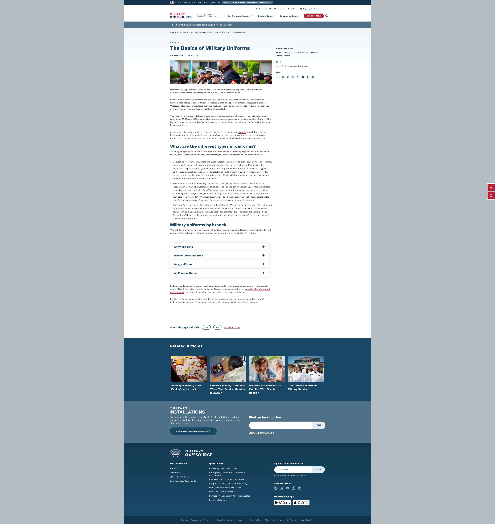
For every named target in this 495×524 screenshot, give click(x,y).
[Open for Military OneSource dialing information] (491, 187)
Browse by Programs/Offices (223, 468)
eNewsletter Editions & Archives (290, 475)
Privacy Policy (209, 520)
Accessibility (196, 520)
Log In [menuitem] (305, 9)
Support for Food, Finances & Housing (228, 483)
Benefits (174, 468)
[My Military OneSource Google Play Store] (283, 502)
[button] (247, 2)
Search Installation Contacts (192, 431)
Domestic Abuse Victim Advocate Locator (229, 496)
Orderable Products (179, 477)
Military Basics (182, 32)
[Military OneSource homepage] (183, 15)
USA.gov (259, 520)
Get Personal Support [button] (239, 16)
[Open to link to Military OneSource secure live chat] (491, 196)
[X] (281, 488)
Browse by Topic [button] (289, 16)
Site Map (184, 520)
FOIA (267, 520)
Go (319, 425)
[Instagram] (293, 488)
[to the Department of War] (172, 2)
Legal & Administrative (226, 520)
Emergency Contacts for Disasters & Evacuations (227, 473)
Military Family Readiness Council (226, 487)
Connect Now (314, 16)
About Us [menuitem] (291, 9)
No (217, 327)
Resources (175, 472)
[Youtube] (287, 488)
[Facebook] (276, 488)
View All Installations (260, 433)
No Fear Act (291, 520)
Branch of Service (218, 500)
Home (172, 32)
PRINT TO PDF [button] (313, 77)
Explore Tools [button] (265, 16)
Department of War (245, 520)
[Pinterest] (299, 488)
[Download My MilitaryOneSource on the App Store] (301, 502)
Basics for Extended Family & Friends (205, 32)
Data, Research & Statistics (222, 491)
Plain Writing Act (278, 520)
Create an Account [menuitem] (318, 9)
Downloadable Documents (183, 481)
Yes (206, 327)
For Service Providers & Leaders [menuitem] (269, 9)
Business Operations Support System (227, 479)
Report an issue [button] (232, 327)
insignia (242, 132)
